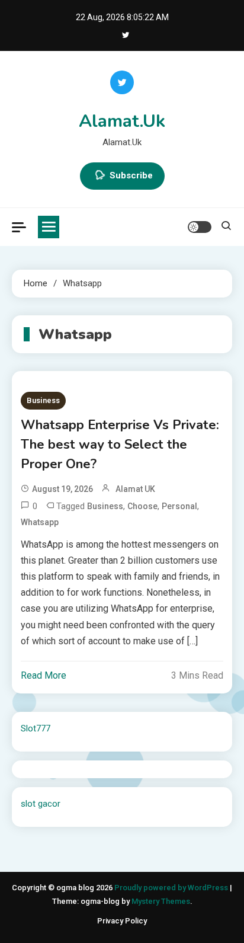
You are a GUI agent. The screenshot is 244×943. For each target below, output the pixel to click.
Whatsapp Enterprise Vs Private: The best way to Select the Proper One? (120, 444)
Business (43, 400)
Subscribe (131, 175)
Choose (142, 506)
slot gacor (40, 803)
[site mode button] (199, 227)
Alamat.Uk (122, 121)
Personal (179, 506)
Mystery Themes (160, 901)
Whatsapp (40, 522)
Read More (43, 675)
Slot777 (35, 728)
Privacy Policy (122, 920)
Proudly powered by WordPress (172, 887)
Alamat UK (135, 489)
